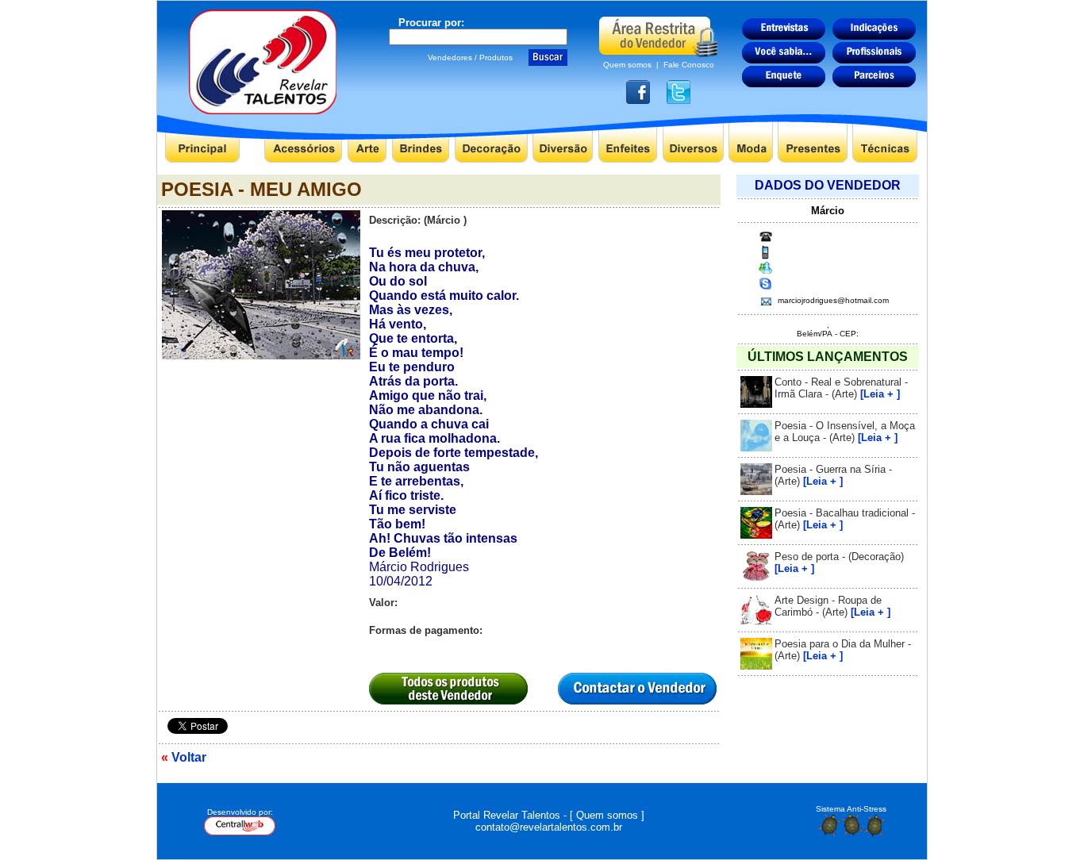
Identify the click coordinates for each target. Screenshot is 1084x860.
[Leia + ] (880, 394)
